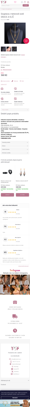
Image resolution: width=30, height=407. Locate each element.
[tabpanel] (7, 181)
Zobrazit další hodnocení (23, 266)
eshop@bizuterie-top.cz (16, 359)
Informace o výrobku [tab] (6, 152)
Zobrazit (7, 194)
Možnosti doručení (7, 69)
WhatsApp (16, 366)
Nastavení (15, 397)
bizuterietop (16, 371)
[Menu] (28, 2)
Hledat (25, 5)
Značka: (4, 84)
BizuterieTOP (16, 369)
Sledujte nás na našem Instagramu (15, 273)
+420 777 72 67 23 (16, 361)
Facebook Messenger (16, 364)
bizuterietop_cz (16, 374)
